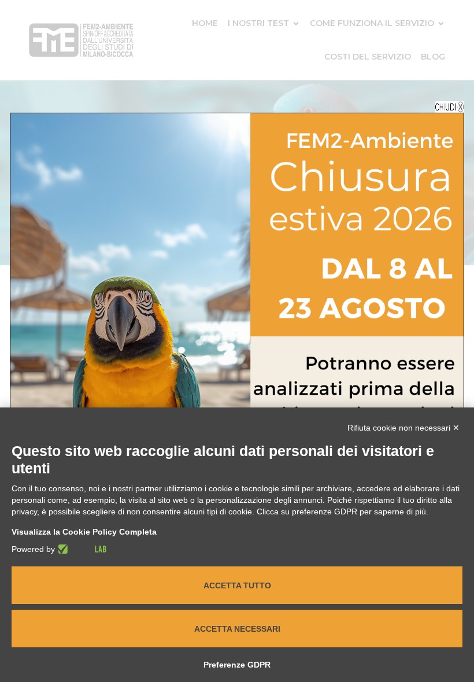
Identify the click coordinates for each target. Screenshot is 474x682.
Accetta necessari (237, 628)
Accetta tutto (237, 585)
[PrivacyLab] (80, 549)
